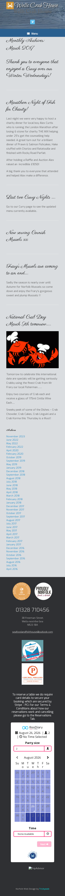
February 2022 (14, 446)
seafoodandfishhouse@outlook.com (32, 631)
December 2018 (15, 471)
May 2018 (11, 488)
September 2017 (15, 516)
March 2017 (12, 537)
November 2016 (15, 551)
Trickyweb (44, 888)
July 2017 (11, 523)
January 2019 (13, 467)
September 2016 (15, 558)
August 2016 (13, 562)
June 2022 (12, 439)
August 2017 (13, 520)
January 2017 (13, 544)
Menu (34, 33)
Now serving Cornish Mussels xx (26, 236)
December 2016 (15, 548)
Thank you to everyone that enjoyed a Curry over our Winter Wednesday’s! (32, 68)
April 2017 (12, 534)
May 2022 (12, 443)
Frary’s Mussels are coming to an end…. (32, 270)
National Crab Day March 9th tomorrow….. (28, 321)
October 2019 (13, 457)
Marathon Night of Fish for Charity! (30, 106)
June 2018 (12, 485)
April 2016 (12, 569)
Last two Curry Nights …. (31, 197)
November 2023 (15, 436)
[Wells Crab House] (32, 5)
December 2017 (15, 506)
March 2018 (13, 495)
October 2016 (13, 555)
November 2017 (15, 509)
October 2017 (13, 513)
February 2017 (14, 541)
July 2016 (11, 565)
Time (32, 828)
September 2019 (15, 460)
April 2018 (12, 492)
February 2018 (14, 499)
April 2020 (12, 450)
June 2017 (12, 527)
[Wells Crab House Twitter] (32, 22)
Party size (32, 743)
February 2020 (14, 453)
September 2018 (15, 474)
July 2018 (11, 481)
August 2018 (13, 478)
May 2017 (11, 530)
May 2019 (11, 464)
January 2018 (13, 502)
